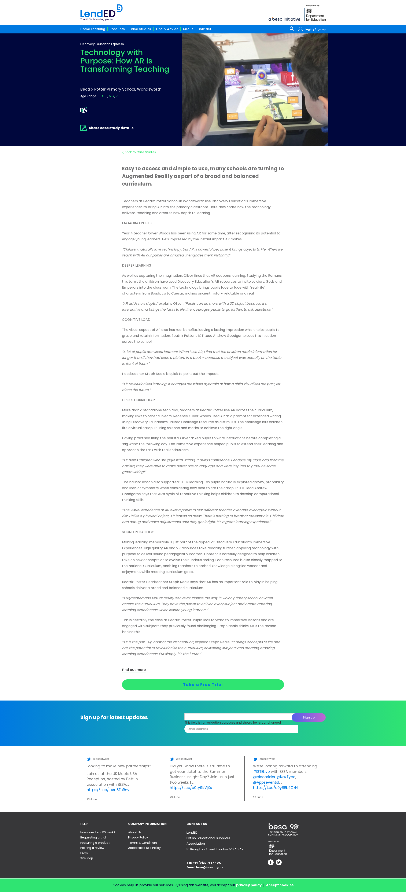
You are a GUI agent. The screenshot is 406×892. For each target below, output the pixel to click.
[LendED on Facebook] (271, 862)
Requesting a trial (93, 837)
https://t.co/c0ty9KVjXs (191, 787)
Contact (204, 29)
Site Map (86, 858)
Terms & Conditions (143, 843)
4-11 (104, 96)
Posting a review (92, 848)
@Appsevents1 (266, 782)
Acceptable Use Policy (144, 848)
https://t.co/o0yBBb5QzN (275, 787)
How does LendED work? (97, 832)
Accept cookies (280, 885)
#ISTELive (261, 771)
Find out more (134, 670)
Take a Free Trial (203, 684)
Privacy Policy (138, 837)
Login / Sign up (315, 29)
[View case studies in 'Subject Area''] (83, 110)
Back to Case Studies (140, 152)
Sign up (309, 717)
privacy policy (249, 885)
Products (117, 29)
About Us (134, 832)
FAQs (84, 853)
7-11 (119, 96)
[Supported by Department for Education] (315, 13)
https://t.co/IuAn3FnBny (108, 789)
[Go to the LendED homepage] (101, 12)
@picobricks (264, 776)
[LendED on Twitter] (279, 862)
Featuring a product (95, 843)
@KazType (286, 776)
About (188, 29)
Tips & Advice (167, 29)
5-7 (111, 96)
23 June (92, 799)
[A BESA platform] (284, 19)
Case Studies (140, 29)
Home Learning (92, 29)
